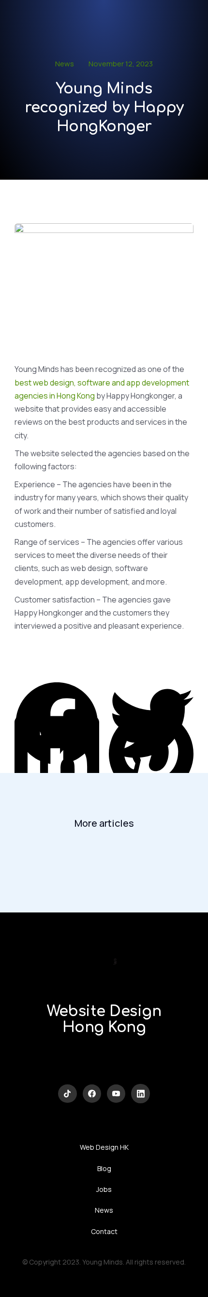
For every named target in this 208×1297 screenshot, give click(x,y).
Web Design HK (104, 1147)
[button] (57, 690)
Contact (104, 1231)
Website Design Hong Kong (104, 1019)
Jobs (104, 1189)
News (64, 64)
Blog (104, 1168)
